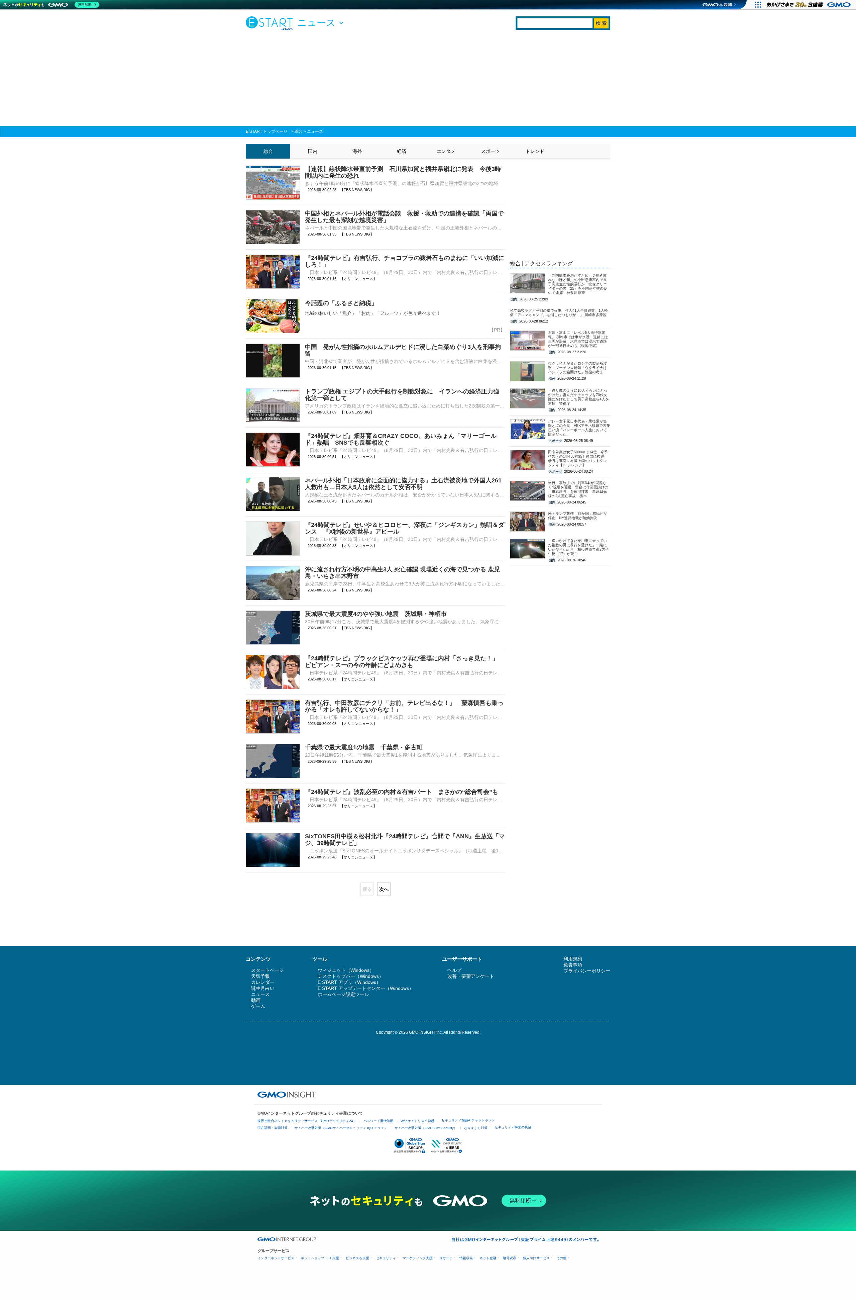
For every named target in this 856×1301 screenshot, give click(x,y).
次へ (384, 889)
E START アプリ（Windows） (349, 982)
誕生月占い (263, 988)
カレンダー (263, 982)
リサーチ (446, 1258)
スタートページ (267, 970)
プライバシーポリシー (586, 970)
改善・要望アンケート (470, 976)
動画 (255, 1000)
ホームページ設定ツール (343, 994)
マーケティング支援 (418, 1258)
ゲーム (258, 1006)
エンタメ (446, 151)
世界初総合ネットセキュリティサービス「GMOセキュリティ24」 (306, 1121)
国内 (312, 151)
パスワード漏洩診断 (378, 1121)
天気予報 (260, 976)
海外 (357, 151)
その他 (561, 1258)
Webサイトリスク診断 (417, 1121)
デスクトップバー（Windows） (351, 976)
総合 (299, 131)
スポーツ (490, 151)
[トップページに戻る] (271, 23)
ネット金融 (487, 1258)
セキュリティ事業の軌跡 (513, 1127)
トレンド (535, 151)
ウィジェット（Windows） (346, 970)
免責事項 (572, 964)
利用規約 (572, 958)
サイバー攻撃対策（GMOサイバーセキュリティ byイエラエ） (341, 1128)
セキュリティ (386, 1258)
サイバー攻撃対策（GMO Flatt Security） (426, 1128)
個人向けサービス (536, 1258)
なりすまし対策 (476, 1128)
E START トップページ (266, 131)
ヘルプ (454, 970)
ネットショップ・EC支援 (320, 1258)
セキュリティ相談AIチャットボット (468, 1120)
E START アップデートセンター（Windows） (366, 988)
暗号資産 (509, 1258)
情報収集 (466, 1258)
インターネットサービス (275, 1258)
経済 (401, 151)
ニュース (315, 131)
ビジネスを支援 (357, 1258)
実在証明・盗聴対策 (272, 1128)
